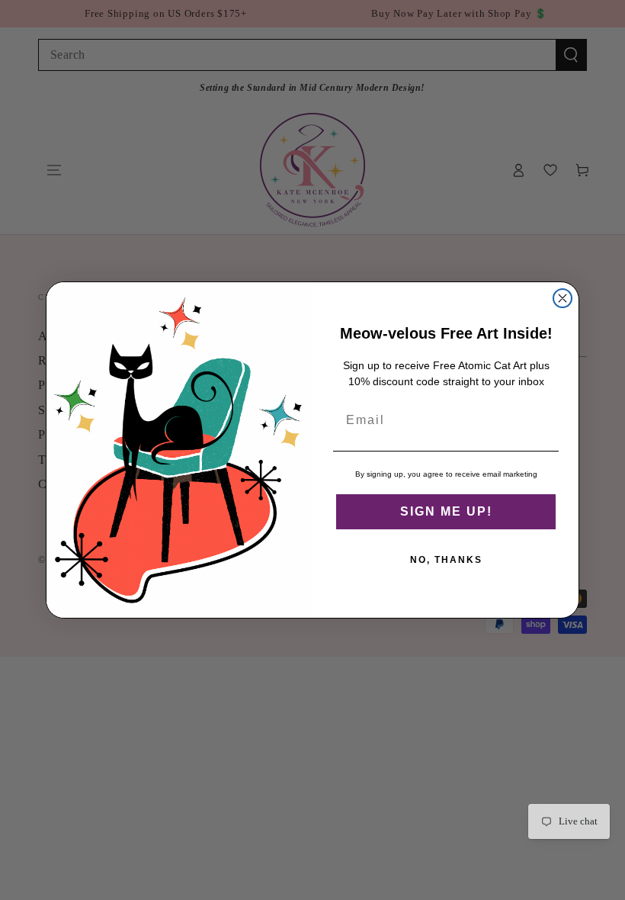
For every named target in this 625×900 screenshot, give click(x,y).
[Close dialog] (562, 298)
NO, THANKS (446, 559)
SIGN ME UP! (446, 511)
